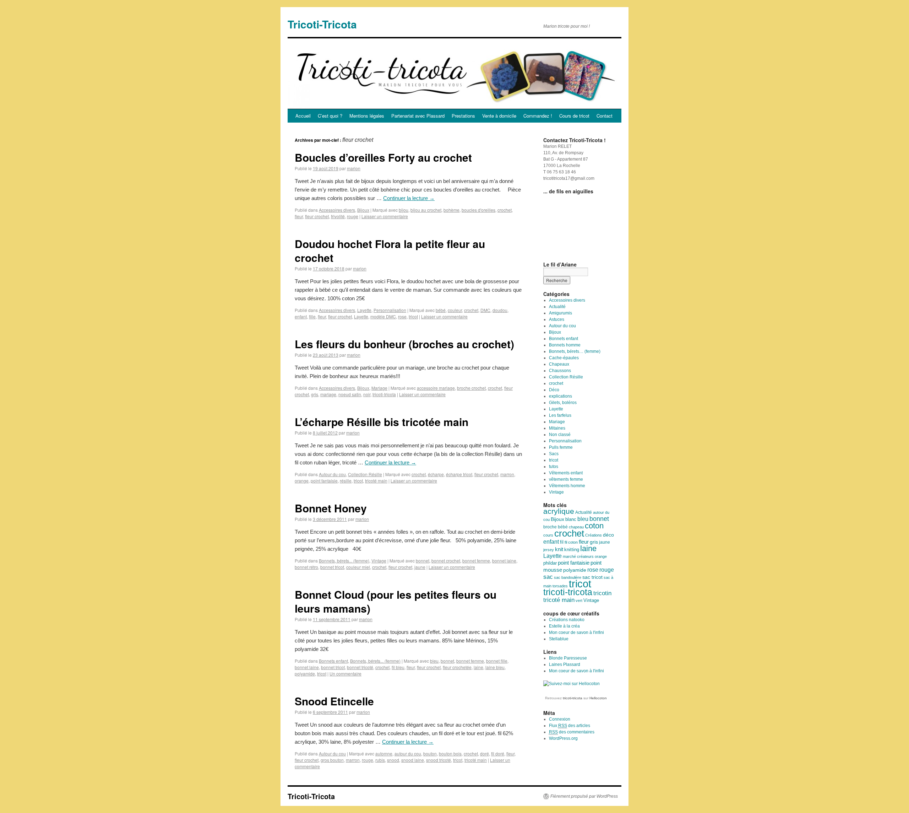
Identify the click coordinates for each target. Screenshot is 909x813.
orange (302, 481)
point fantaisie (324, 481)
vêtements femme (566, 479)
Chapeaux (559, 364)
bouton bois (450, 753)
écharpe (436, 474)
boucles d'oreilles (478, 210)
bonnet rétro (306, 567)
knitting (571, 549)
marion (353, 168)
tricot (413, 316)
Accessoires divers (337, 210)
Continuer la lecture (409, 198)
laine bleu (495, 667)
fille (312, 316)
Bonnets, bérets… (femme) (574, 351)
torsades (560, 586)
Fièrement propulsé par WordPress (584, 796)
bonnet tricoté (360, 667)
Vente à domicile (499, 115)
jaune (419, 567)
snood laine (412, 760)
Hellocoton (598, 698)
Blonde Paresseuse (568, 658)
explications (560, 396)
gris (314, 394)
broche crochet (471, 388)
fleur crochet (317, 216)
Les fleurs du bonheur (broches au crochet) (404, 343)
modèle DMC (383, 316)
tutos (553, 466)
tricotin (602, 593)
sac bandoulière (567, 577)
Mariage (379, 388)
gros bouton (332, 760)
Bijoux (363, 210)
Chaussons (560, 370)
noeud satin (349, 394)
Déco (554, 389)
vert (579, 600)
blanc (570, 519)
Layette (364, 310)
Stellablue (558, 638)
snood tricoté (438, 760)
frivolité (338, 216)
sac (548, 576)
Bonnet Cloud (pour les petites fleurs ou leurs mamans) (395, 601)
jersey (548, 550)
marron (507, 474)
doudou (499, 310)
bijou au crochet (425, 210)
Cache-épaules (564, 357)
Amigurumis (560, 313)
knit (559, 549)
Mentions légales (366, 115)
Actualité (557, 306)
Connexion (559, 719)
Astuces (556, 319)
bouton (430, 753)
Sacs (554, 453)
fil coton (571, 542)
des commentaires (571, 731)
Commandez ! (537, 115)
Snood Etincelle (334, 701)
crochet (504, 210)
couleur (455, 310)
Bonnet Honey (331, 508)
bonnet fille (496, 661)
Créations (593, 535)
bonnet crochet (445, 561)
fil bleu (398, 667)
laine (478, 667)
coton (594, 525)
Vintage (378, 561)
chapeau (576, 527)
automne (383, 753)
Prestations (463, 115)
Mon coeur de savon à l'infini (576, 632)
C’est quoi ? (330, 115)
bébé (441, 310)
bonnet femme (476, 561)
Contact (605, 115)
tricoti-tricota (384, 394)
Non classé (560, 434)
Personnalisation (390, 310)
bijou (403, 210)
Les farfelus (560, 415)
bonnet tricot (332, 567)
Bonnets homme (565, 345)
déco (608, 535)
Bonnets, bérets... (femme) (344, 561)
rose (402, 316)
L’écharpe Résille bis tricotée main (381, 421)
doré (484, 753)
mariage (328, 394)
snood (393, 760)
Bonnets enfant (333, 661)
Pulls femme (561, 447)
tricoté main (376, 481)
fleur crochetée (457, 667)
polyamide (305, 674)
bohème (451, 210)
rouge (352, 216)
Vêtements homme (567, 485)
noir (366, 394)
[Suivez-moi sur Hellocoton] (571, 683)
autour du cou (407, 753)
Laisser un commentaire (384, 216)
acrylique (558, 511)
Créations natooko (566, 619)
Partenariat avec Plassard (418, 115)
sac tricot (592, 577)
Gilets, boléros (563, 402)
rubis (380, 760)
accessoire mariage (436, 388)
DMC (485, 310)
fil (562, 542)
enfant (301, 316)
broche (550, 526)
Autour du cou (332, 474)
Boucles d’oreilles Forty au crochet (383, 157)
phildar (550, 563)
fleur (299, 216)
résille (346, 481)
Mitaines (557, 428)
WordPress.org (563, 738)
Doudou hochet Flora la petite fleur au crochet (390, 250)
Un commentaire (345, 674)
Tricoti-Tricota (322, 24)
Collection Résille (365, 474)
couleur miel (358, 567)
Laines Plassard (564, 664)
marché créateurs (578, 556)
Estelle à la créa (564, 626)
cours (548, 535)
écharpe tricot (459, 474)
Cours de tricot (574, 115)
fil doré (497, 753)
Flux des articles (569, 725)
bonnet (422, 561)
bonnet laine (504, 561)
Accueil (303, 115)
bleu (434, 661)
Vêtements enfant (566, 472)
